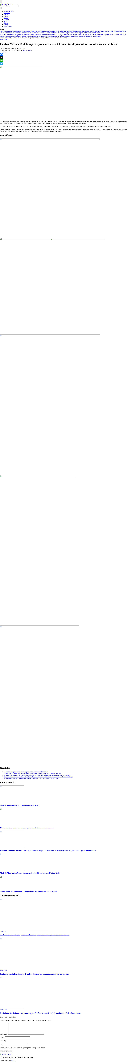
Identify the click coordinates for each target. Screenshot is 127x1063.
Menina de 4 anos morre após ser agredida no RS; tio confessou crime (51, 31)
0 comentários (27, 50)
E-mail (2, 1041)
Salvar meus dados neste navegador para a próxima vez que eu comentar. (23, 1048)
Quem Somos (8, 26)
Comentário (4, 1034)
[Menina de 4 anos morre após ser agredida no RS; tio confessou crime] (12, 824)
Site (1, 1044)
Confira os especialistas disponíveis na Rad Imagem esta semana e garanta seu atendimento (34, 935)
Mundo (6, 18)
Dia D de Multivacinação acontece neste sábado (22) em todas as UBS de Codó (30, 873)
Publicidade (7, 38)
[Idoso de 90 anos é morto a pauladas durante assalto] (12, 801)
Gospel (6, 23)
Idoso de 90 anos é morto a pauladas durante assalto (15, 31)
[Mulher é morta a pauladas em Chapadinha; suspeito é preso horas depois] (11, 887)
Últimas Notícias (8, 11)
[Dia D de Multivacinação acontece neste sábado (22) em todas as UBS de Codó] (12, 869)
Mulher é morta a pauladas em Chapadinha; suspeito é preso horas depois (28, 891)
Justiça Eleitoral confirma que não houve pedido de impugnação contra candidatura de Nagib (99, 31)
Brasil (5, 21)
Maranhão (7, 13)
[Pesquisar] (18, 6)
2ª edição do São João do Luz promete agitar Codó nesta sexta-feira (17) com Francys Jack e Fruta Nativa (40, 1013)
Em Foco (6, 19)
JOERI (13, 1060)
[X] (63, 57)
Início (1, 38)
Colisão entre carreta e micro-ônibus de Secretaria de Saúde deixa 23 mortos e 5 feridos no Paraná (29, 33)
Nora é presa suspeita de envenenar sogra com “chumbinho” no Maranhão (79, 33)
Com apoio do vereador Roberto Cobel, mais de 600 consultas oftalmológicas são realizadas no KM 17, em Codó (37, 775)
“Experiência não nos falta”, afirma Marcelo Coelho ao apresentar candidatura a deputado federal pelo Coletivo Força (38, 777)
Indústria (6, 24)
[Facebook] (63, 54)
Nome (2, 1037)
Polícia (6, 14)
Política (6, 16)
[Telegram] (63, 63)
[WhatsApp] (63, 60)
